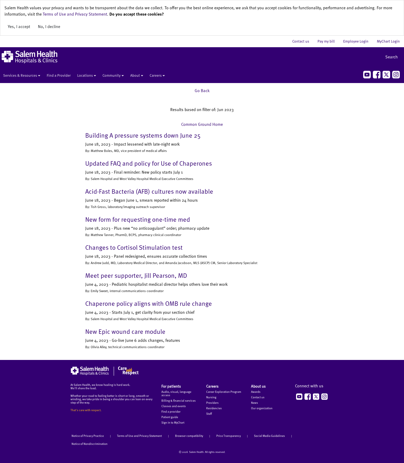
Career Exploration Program (223, 391)
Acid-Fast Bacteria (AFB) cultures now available (149, 191)
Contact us (302, 41)
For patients (171, 386)
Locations (85, 75)
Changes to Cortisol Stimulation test (134, 247)
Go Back (202, 90)
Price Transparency (228, 435)
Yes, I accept (19, 26)
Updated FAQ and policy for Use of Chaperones (148, 163)
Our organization (261, 408)
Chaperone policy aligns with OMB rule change (148, 303)
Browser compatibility (189, 435)
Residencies (214, 408)
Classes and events (173, 406)
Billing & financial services (178, 400)
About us (258, 386)
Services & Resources (20, 75)
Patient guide (169, 417)
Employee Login (358, 41)
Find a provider (171, 411)
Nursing (211, 397)
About (135, 75)
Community (111, 75)
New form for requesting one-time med (137, 219)
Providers (212, 402)
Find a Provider (59, 75)
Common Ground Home (202, 124)
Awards (255, 391)
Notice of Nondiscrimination (90, 444)
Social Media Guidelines (269, 435)
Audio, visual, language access (176, 393)
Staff (209, 413)
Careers (156, 75)
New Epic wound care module (125, 331)
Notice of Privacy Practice (88, 435)
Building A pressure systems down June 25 (143, 135)
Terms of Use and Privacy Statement (75, 14)
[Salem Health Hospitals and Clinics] (29, 57)
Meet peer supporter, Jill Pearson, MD (136, 275)
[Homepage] (104, 374)
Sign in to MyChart (172, 422)
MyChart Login (388, 41)
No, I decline (49, 26)
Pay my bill (328, 41)
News (254, 402)
